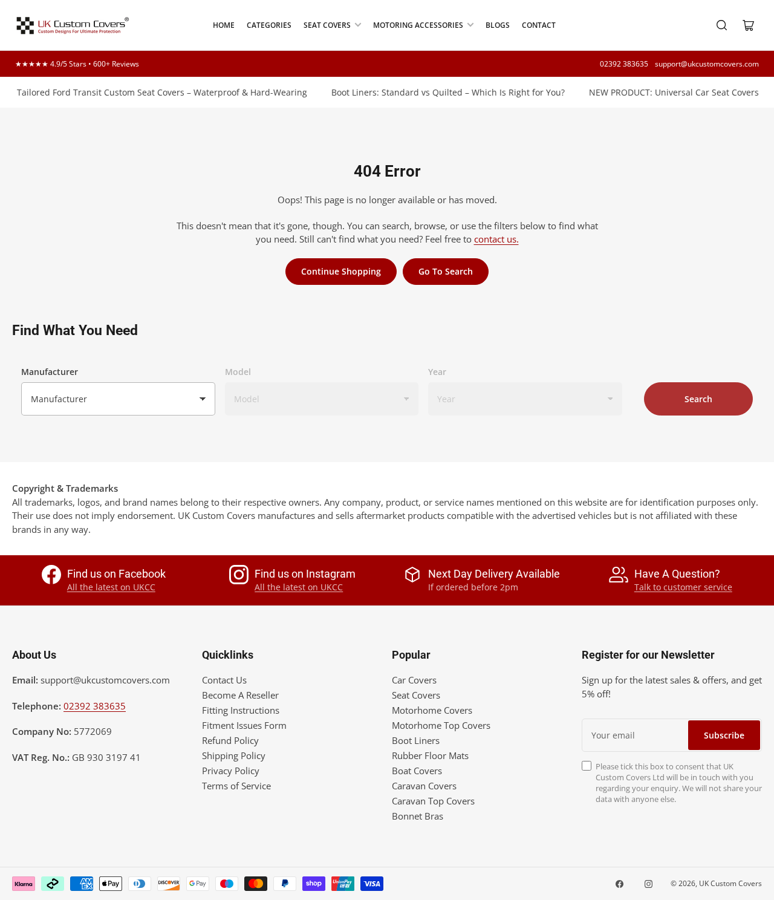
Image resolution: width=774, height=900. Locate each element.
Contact (539, 25)
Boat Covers (417, 771)
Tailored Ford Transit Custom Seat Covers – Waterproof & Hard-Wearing (154, 92)
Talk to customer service (683, 587)
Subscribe (724, 735)
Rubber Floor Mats (430, 755)
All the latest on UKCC (111, 587)
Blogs (498, 25)
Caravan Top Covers (433, 801)
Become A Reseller (240, 695)
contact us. (496, 239)
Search (698, 399)
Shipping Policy (233, 755)
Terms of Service (236, 786)
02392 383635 (624, 64)
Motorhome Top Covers (441, 725)
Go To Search (445, 271)
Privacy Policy (230, 771)
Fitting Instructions (240, 710)
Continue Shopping (341, 271)
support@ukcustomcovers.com (707, 64)
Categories (269, 25)
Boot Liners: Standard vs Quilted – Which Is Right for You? (440, 92)
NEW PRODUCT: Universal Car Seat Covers (666, 92)
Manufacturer (49, 371)
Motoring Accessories (418, 25)
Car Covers (414, 680)
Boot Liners (416, 740)
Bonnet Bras (417, 816)
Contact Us (224, 680)
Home (224, 25)
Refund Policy (230, 740)
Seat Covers (327, 25)
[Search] (722, 25)
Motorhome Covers (432, 710)
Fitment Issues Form (244, 725)
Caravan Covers (424, 786)
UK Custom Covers (730, 883)
